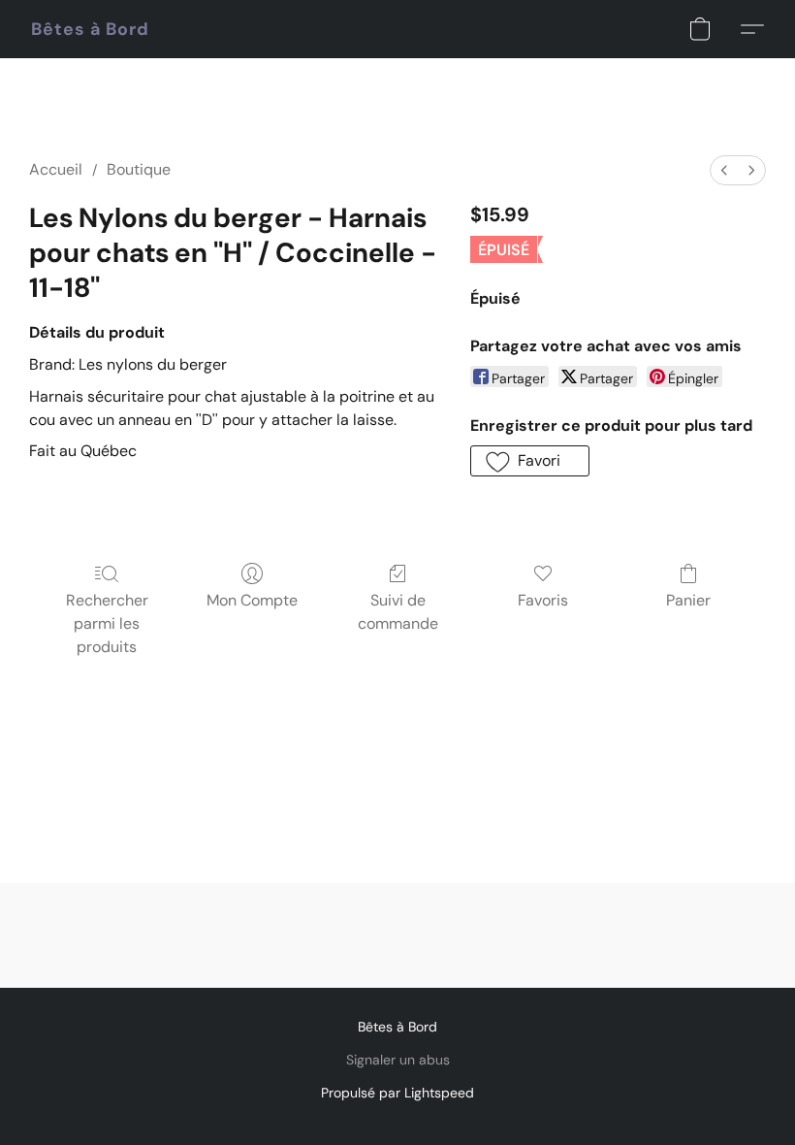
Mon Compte (252, 600)
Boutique (139, 169)
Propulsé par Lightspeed (397, 1092)
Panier (688, 600)
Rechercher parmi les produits (107, 623)
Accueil (55, 169)
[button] (90, 29)
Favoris (543, 600)
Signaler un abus (398, 1059)
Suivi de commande (398, 612)
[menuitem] (724, 170)
